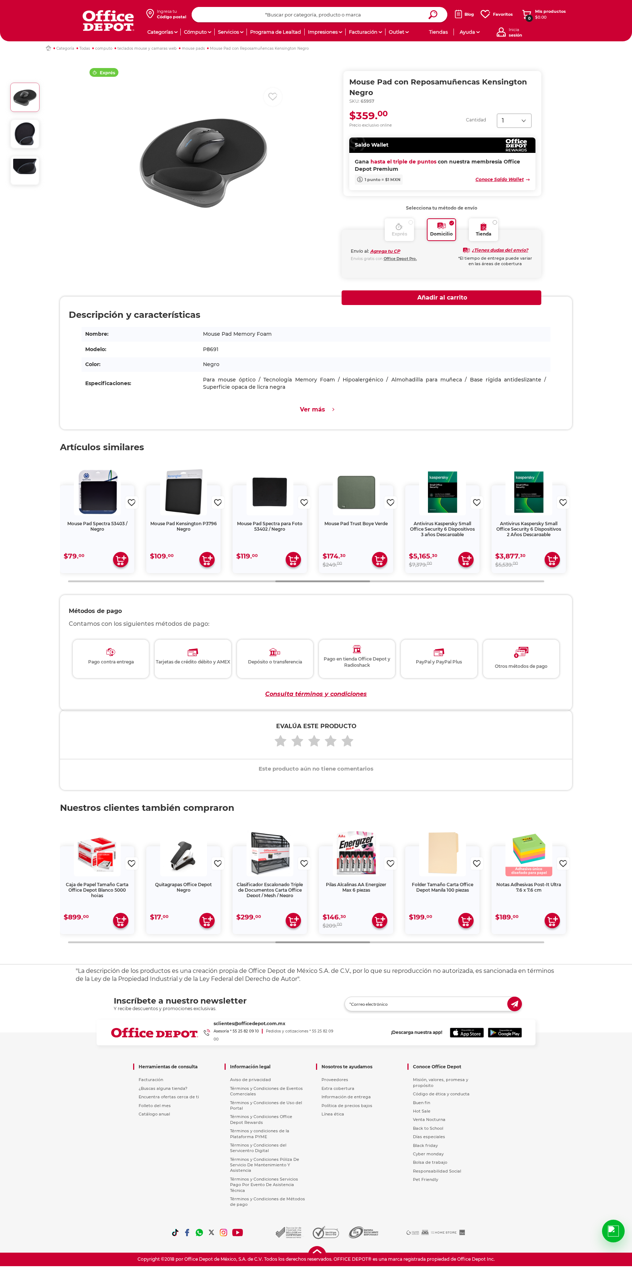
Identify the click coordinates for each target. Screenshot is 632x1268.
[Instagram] (223, 1232)
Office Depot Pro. (400, 258)
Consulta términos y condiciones (316, 694)
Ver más (312, 409)
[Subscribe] (514, 1004)
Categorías (160, 32)
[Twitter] (211, 1232)
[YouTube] (238, 1232)
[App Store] (467, 1032)
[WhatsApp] (199, 1232)
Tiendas (438, 32)
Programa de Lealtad (275, 32)
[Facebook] (187, 1232)
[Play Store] (505, 1032)
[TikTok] (175, 1232)
